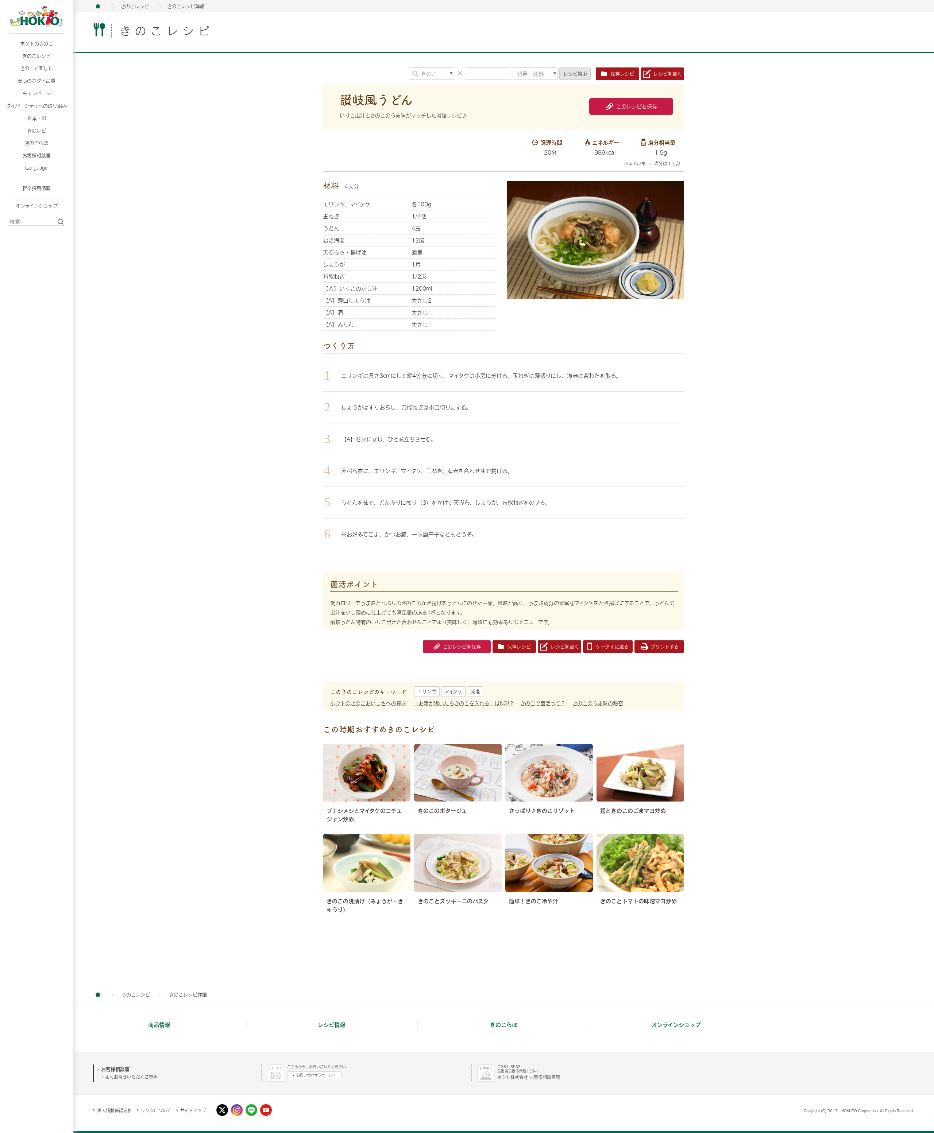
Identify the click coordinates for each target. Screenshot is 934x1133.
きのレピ (36, 130)
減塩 (475, 691)
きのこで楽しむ (36, 68)
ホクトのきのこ (36, 43)
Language (36, 168)
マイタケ (453, 691)
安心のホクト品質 (36, 81)
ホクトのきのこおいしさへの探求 (368, 703)
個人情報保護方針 (114, 1110)
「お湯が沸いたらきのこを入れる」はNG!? (463, 703)
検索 (575, 74)
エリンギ (426, 691)
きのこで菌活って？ (543, 703)
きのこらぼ (36, 143)
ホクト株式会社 (98, 6)
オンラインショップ (36, 206)
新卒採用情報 (36, 188)
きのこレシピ (37, 56)
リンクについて (156, 1110)
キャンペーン (37, 93)
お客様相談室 (36, 155)
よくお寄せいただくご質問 (131, 1076)
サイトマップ (193, 1110)
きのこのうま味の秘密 (597, 703)
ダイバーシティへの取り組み (36, 106)
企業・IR (36, 118)
